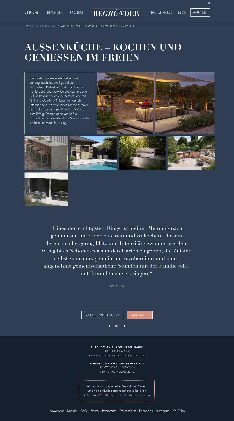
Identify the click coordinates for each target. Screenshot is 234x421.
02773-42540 (107, 395)
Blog (182, 12)
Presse (94, 410)
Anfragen (200, 12)
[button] (209, 3)
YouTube (179, 410)
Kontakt (72, 410)
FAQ (84, 410)
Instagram (162, 410)
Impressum (109, 410)
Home (29, 26)
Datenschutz (128, 410)
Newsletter (56, 410)
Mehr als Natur (47, 26)
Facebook (146, 410)
